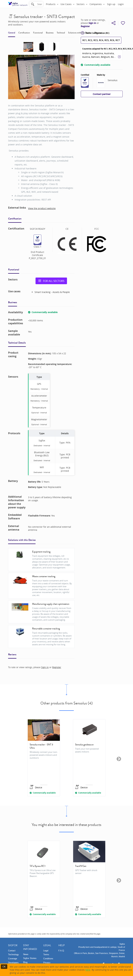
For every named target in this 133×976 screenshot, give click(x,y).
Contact (11, 950)
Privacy (46, 962)
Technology (13, 954)
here (87, 969)
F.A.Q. (61, 950)
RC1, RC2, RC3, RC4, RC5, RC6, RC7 (101, 40)
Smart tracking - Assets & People (52, 292)
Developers (13, 962)
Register (85, 26)
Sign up (111, 4)
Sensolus (112, 80)
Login (121, 4)
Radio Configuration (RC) (97, 33)
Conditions (48, 958)
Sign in (92, 23)
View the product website (42, 208)
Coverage (12, 958)
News (25, 954)
